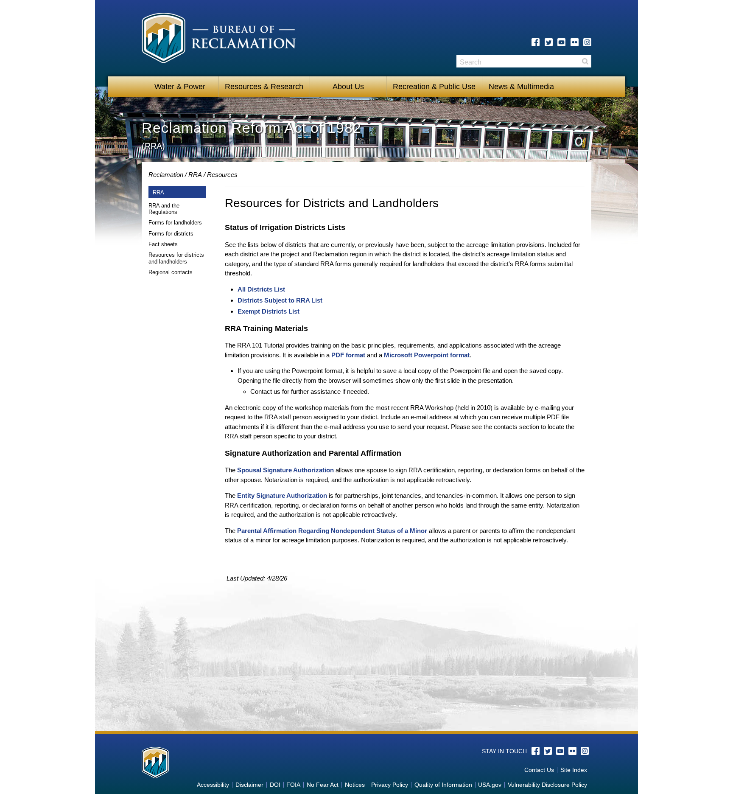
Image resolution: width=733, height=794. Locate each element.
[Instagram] (587, 42)
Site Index (573, 769)
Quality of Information (443, 784)
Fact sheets (163, 244)
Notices (355, 784)
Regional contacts (170, 272)
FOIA (293, 784)
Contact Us (539, 769)
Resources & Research (264, 86)
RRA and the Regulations (163, 209)
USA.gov (489, 784)
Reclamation (165, 174)
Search (585, 61)
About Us (348, 86)
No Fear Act (323, 784)
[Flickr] (575, 42)
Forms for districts (170, 233)
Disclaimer (249, 784)
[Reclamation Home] (219, 39)
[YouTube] (561, 42)
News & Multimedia (521, 86)
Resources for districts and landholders (176, 258)
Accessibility (213, 784)
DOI (275, 784)
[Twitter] (549, 42)
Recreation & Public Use (434, 86)
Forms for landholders (175, 222)
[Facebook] (536, 42)
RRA (195, 174)
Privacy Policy (389, 784)
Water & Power (179, 86)
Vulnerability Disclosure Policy (547, 784)
